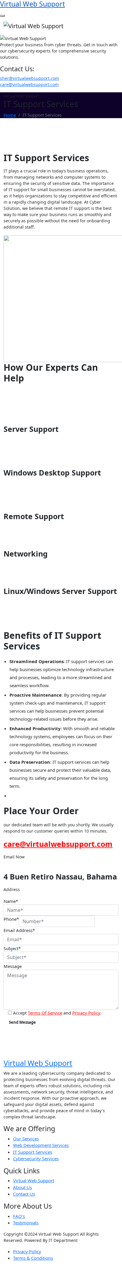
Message (13, 966)
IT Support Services (32, 1152)
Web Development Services (41, 1145)
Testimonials (25, 1223)
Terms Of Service (45, 1013)
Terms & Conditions (33, 1258)
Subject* (12, 948)
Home (10, 115)
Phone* (11, 919)
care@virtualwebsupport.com (29, 84)
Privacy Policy (86, 1013)
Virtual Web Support (33, 1180)
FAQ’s (19, 1216)
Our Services (26, 1139)
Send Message (22, 1022)
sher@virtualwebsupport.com (29, 78)
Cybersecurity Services (36, 1158)
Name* (11, 901)
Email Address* (19, 930)
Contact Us (24, 1194)
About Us (22, 1187)
